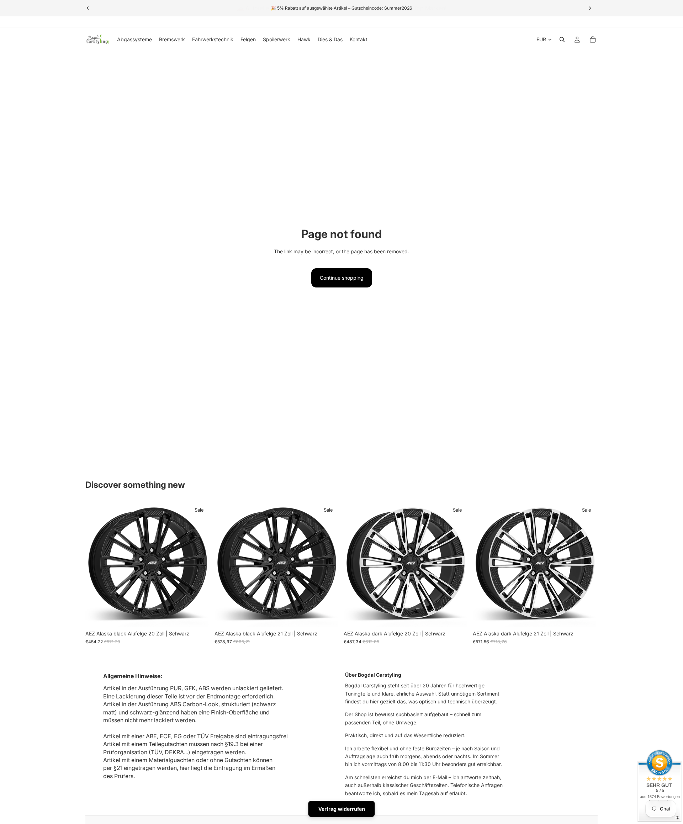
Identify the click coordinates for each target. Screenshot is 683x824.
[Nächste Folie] (590, 8)
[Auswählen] (199, 616)
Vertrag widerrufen (341, 809)
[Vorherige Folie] (88, 8)
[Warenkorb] (592, 39)
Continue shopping (342, 278)
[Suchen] (562, 39)
